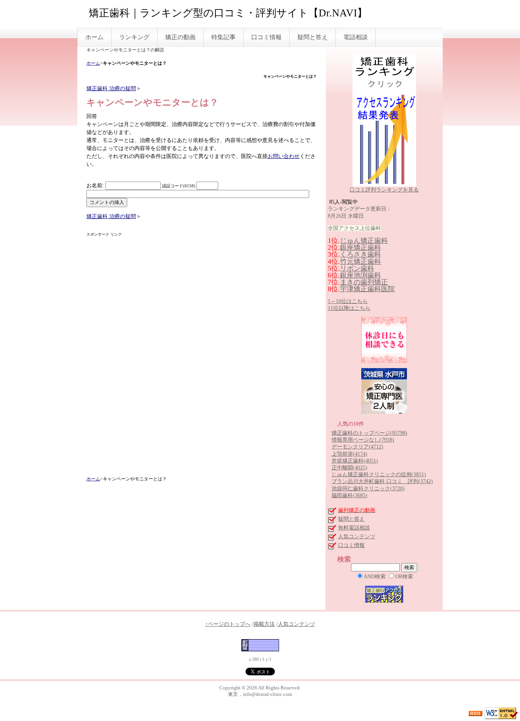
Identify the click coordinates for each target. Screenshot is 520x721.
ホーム (94, 37)
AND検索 (375, 576)
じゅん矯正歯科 (364, 240)
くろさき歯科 (360, 254)
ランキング (134, 37)
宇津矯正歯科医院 (367, 289)
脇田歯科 (349, 495)
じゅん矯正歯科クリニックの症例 (379, 474)
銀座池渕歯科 (360, 275)
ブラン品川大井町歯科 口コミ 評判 (382, 481)
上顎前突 (349, 454)
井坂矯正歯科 (355, 461)
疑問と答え (312, 37)
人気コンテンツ (356, 536)
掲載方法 (264, 624)
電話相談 (355, 37)
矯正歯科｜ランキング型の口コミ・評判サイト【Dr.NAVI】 (228, 13)
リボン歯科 (357, 268)
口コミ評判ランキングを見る (384, 190)
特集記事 (223, 37)
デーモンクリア (357, 447)
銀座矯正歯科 (360, 247)
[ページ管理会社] (260, 645)
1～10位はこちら (348, 301)
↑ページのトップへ (227, 624)
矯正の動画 (180, 37)
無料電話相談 (354, 528)
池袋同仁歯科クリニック (368, 488)
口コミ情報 (266, 37)
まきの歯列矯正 (364, 282)
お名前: (95, 185)
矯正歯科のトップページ (369, 433)
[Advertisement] (201, 356)
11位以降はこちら (349, 308)
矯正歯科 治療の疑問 (111, 88)
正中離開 (349, 468)
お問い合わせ (284, 156)
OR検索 (404, 576)
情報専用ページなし (363, 440)
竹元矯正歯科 (360, 261)
